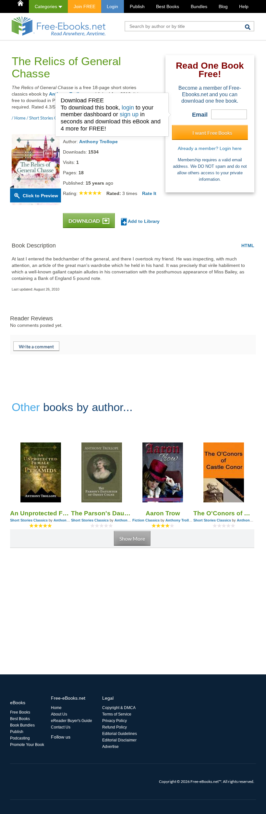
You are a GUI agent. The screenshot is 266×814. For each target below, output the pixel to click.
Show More (132, 538)
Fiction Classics (146, 520)
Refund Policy (114, 727)
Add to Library (143, 221)
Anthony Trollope (98, 141)
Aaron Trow (163, 513)
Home (56, 707)
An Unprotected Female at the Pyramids (40, 513)
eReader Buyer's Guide (71, 720)
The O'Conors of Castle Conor (223, 513)
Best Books (167, 6)
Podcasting (20, 738)
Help (243, 6)
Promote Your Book (27, 744)
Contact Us (60, 727)
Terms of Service (116, 714)
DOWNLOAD (84, 221)
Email (200, 114)
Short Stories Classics (29, 520)
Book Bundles (22, 725)
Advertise (110, 746)
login (128, 107)
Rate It (149, 193)
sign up (129, 114)
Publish (137, 6)
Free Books (20, 712)
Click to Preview (40, 195)
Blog (223, 6)
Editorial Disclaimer (119, 740)
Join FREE (84, 6)
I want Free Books (212, 133)
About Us (59, 714)
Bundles (199, 6)
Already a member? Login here (210, 148)
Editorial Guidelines (119, 733)
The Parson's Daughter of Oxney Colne (101, 513)
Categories (46, 6)
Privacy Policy (114, 720)
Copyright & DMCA (119, 707)
